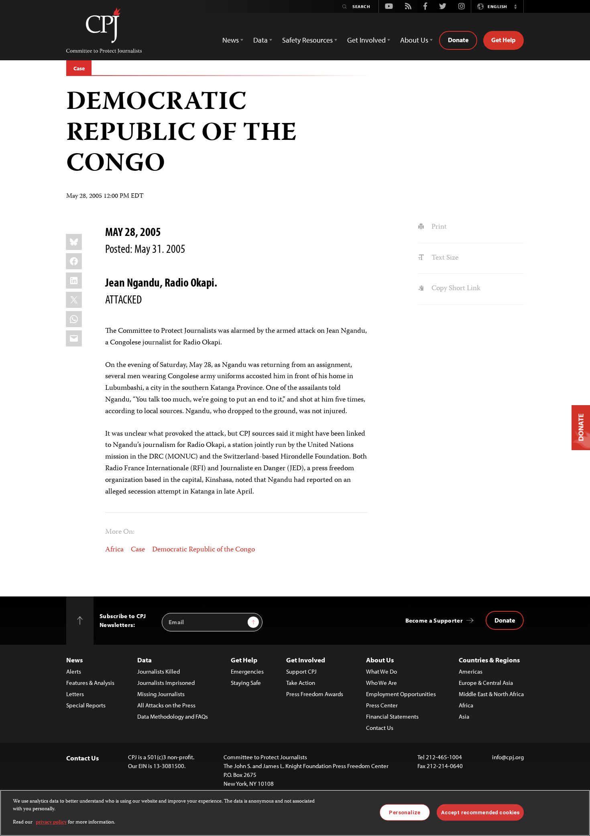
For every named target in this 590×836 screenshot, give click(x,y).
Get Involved (305, 660)
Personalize (404, 812)
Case (78, 68)
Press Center (382, 705)
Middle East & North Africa (491, 694)
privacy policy (51, 822)
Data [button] (260, 40)
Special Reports (86, 705)
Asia (464, 716)
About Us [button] (414, 40)
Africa (114, 550)
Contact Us (379, 728)
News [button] (230, 40)
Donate (458, 40)
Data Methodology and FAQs (172, 716)
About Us (380, 660)
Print (438, 227)
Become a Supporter (434, 620)
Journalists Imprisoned (166, 682)
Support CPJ (301, 671)
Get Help (503, 40)
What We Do (381, 671)
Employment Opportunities (401, 694)
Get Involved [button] (366, 40)
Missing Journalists (161, 694)
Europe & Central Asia (486, 682)
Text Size (444, 258)
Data (144, 660)
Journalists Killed (158, 671)
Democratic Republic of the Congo (203, 550)
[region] (295, 813)
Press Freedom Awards (314, 694)
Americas (470, 671)
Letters (75, 694)
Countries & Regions (489, 660)
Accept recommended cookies (480, 812)
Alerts (73, 671)
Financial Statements (392, 716)
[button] (515, 6)
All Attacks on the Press (166, 705)
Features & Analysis (90, 682)
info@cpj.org (508, 757)
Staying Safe (246, 682)
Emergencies (247, 671)
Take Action (300, 682)
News (74, 660)
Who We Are (381, 682)
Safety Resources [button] (307, 40)
